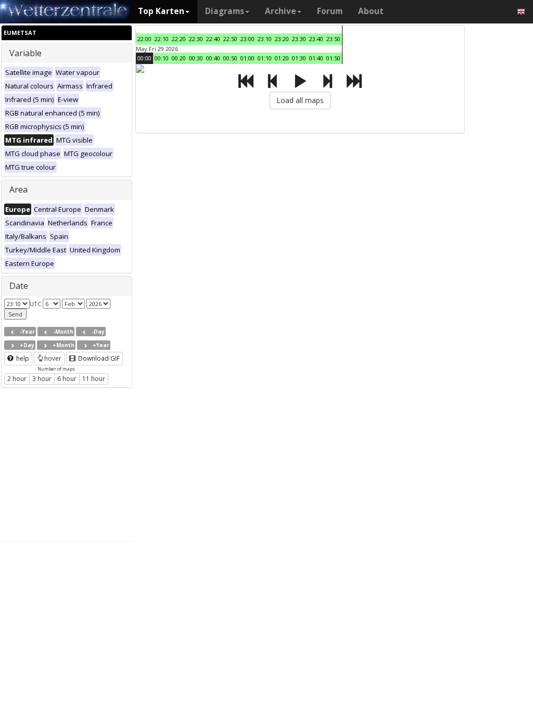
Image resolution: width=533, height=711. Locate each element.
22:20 (179, 39)
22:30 (196, 39)
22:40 (213, 39)
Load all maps (300, 100)
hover (52, 358)
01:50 (333, 58)
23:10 (265, 39)
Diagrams (224, 11)
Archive (280, 11)
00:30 (196, 58)
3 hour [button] (42, 378)
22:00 (144, 39)
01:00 (247, 58)
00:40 (213, 58)
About (371, 11)
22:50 (230, 39)
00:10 (162, 58)
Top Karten (161, 11)
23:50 (333, 39)
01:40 (316, 58)
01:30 (299, 58)
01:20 (282, 58)
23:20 (282, 39)
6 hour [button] (67, 378)
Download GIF (98, 358)
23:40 (316, 39)
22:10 (162, 39)
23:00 (247, 39)
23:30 (299, 39)
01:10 (265, 58)
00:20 (179, 58)
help (22, 358)
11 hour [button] (93, 378)
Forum (329, 11)
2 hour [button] (17, 378)
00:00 (144, 58)
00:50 (230, 58)
